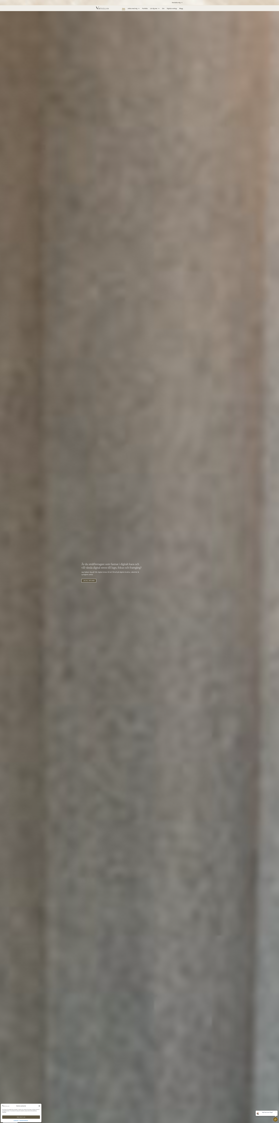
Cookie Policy (16, 1120)
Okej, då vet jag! (21, 1117)
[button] (39, 1106)
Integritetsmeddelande (23, 1120)
